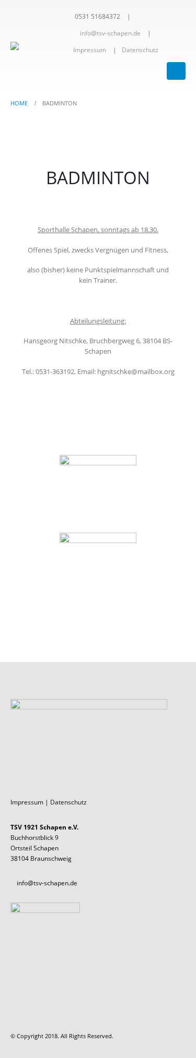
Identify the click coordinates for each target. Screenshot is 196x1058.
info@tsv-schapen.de (110, 33)
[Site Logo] (39, 46)
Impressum (89, 49)
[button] (176, 71)
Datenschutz (140, 49)
